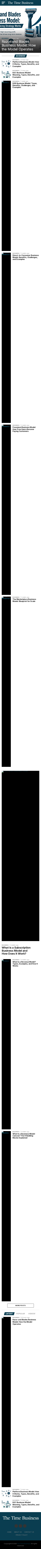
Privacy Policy (22, 1535)
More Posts (20, 1305)
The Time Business (24, 1544)
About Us (18, 1532)
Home (9, 1532)
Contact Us (29, 1532)
